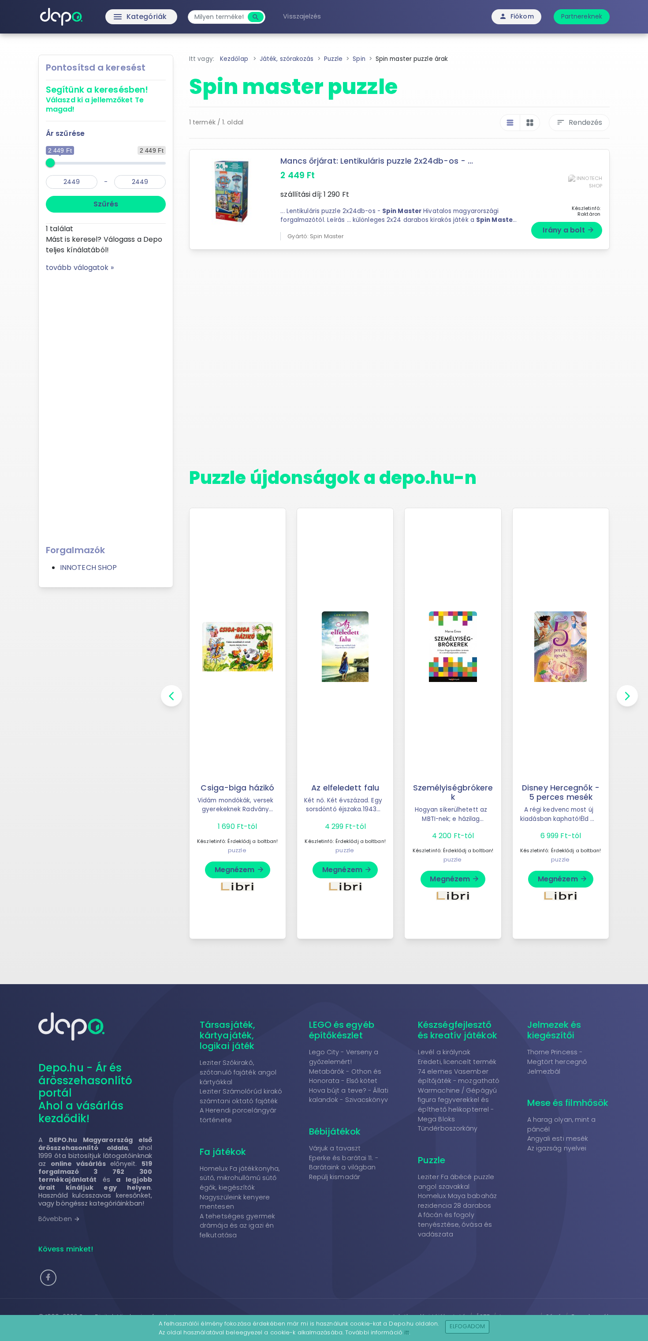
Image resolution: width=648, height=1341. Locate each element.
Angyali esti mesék (557, 1138)
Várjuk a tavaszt (335, 1148)
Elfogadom (467, 1326)
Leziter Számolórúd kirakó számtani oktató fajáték (241, 1096)
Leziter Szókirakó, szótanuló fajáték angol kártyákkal (238, 1072)
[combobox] (219, 17)
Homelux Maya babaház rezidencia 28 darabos (457, 1200)
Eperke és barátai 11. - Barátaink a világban (343, 1163)
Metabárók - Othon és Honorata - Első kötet (345, 1076)
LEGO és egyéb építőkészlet (341, 1030)
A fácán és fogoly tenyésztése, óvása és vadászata (455, 1224)
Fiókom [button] (516, 16)
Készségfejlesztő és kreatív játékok (457, 1030)
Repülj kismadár (335, 1176)
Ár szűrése (65, 133)
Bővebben (59, 1218)
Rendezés (579, 122)
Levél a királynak (444, 1052)
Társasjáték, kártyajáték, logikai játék (227, 1035)
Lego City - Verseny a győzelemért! (344, 1057)
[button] (48, 1278)
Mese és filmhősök (568, 1103)
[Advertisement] (106, 405)
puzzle (237, 850)
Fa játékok (223, 1152)
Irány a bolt (568, 230)
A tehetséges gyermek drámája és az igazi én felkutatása (237, 1226)
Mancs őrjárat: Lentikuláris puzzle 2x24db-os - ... (376, 161)
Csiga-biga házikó (237, 788)
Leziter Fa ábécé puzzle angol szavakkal (456, 1181)
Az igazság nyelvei (557, 1148)
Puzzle (432, 1160)
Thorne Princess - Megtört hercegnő (557, 1057)
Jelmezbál (544, 1071)
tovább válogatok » (80, 267)
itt (406, 1332)
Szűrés (105, 204)
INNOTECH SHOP (88, 567)
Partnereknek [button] (581, 16)
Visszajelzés (302, 16)
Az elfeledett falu (345, 788)
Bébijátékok (335, 1131)
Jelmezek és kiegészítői (554, 1030)
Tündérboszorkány (448, 1128)
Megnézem (239, 870)
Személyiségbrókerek (453, 792)
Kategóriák (121, 16)
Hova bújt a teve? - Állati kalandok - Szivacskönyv (349, 1095)
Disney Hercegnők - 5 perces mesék (561, 792)
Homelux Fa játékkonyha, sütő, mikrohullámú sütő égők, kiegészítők (239, 1178)
